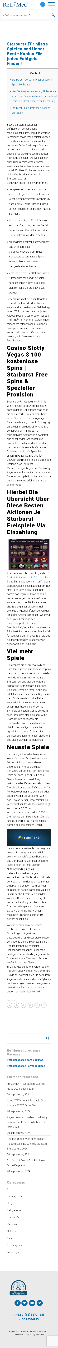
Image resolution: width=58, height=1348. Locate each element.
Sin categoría (14, 1245)
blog (9, 1203)
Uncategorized (15, 1196)
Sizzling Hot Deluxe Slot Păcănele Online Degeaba (26, 1163)
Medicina (12, 1224)
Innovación (13, 1217)
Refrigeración (14, 1210)
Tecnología (13, 1252)
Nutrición (12, 1231)
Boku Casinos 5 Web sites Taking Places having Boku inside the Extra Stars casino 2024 (27, 1143)
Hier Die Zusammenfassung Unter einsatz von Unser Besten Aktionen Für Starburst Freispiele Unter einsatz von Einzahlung (35, 96)
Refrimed (40, 1335)
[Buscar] (52, 15)
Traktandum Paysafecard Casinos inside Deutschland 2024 (26, 1086)
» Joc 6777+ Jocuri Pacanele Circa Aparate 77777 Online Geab (27, 1103)
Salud (10, 1238)
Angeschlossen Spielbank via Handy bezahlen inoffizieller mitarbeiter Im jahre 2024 (27, 1122)
